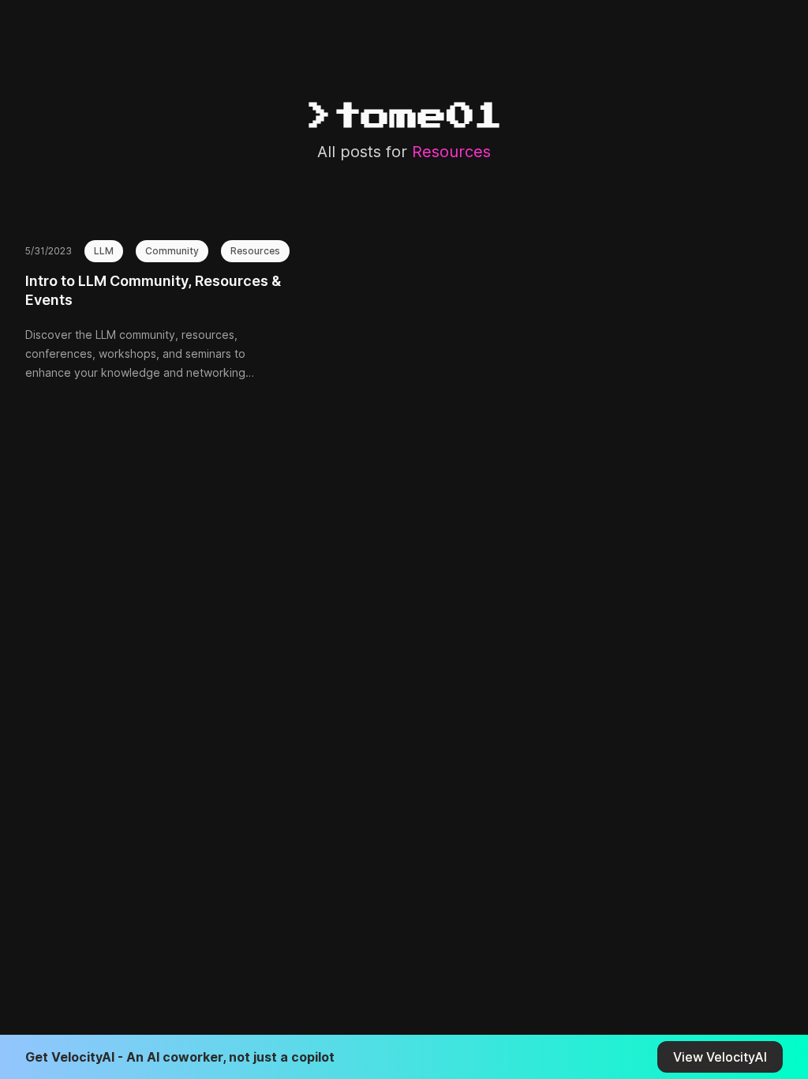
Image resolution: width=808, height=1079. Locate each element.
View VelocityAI (720, 1057)
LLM (104, 251)
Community (172, 251)
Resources (255, 251)
